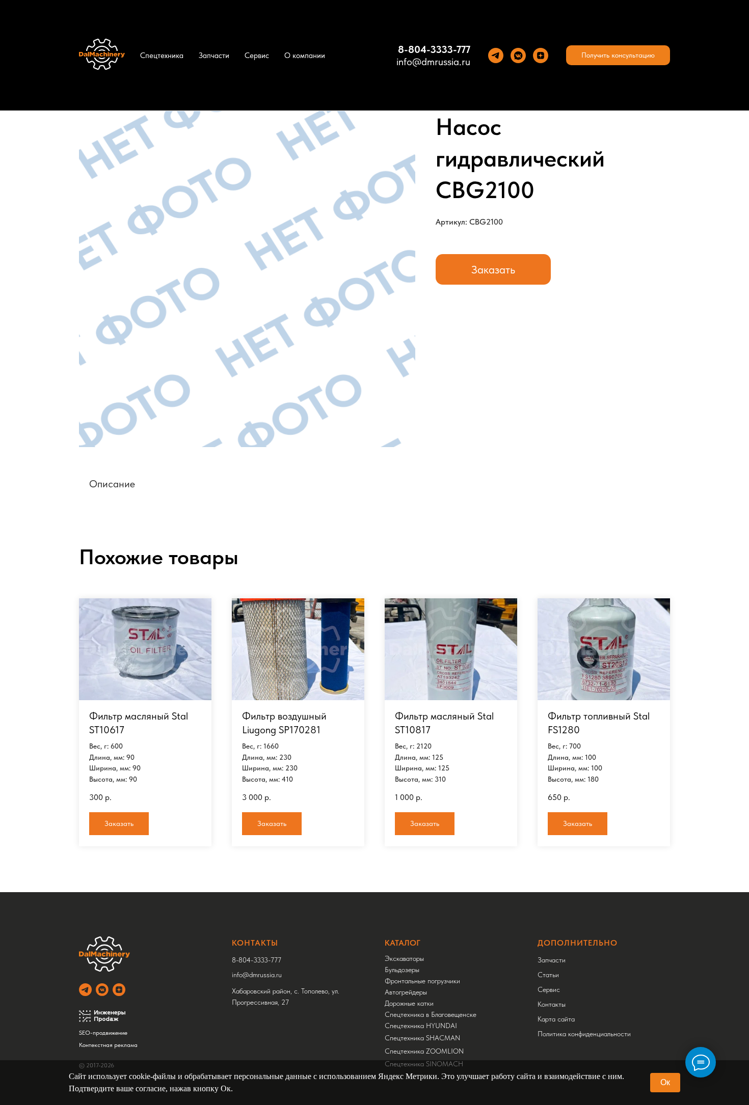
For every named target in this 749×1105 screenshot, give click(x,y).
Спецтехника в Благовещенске (430, 1014)
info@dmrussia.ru (433, 62)
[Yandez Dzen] (540, 55)
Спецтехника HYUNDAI (421, 1025)
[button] (618, 55)
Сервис (257, 55)
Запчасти (214, 55)
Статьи (548, 975)
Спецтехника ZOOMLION (424, 1051)
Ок (665, 1082)
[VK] (518, 55)
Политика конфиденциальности (584, 1034)
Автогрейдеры (406, 992)
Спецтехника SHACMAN (422, 1038)
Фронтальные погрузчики (422, 981)
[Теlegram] (495, 55)
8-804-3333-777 (434, 49)
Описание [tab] (112, 484)
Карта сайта (556, 1019)
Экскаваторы (404, 958)
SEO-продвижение (103, 1032)
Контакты (552, 1004)
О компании (304, 55)
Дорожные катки (409, 1003)
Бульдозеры (402, 969)
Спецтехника (161, 55)
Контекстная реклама (108, 1044)
